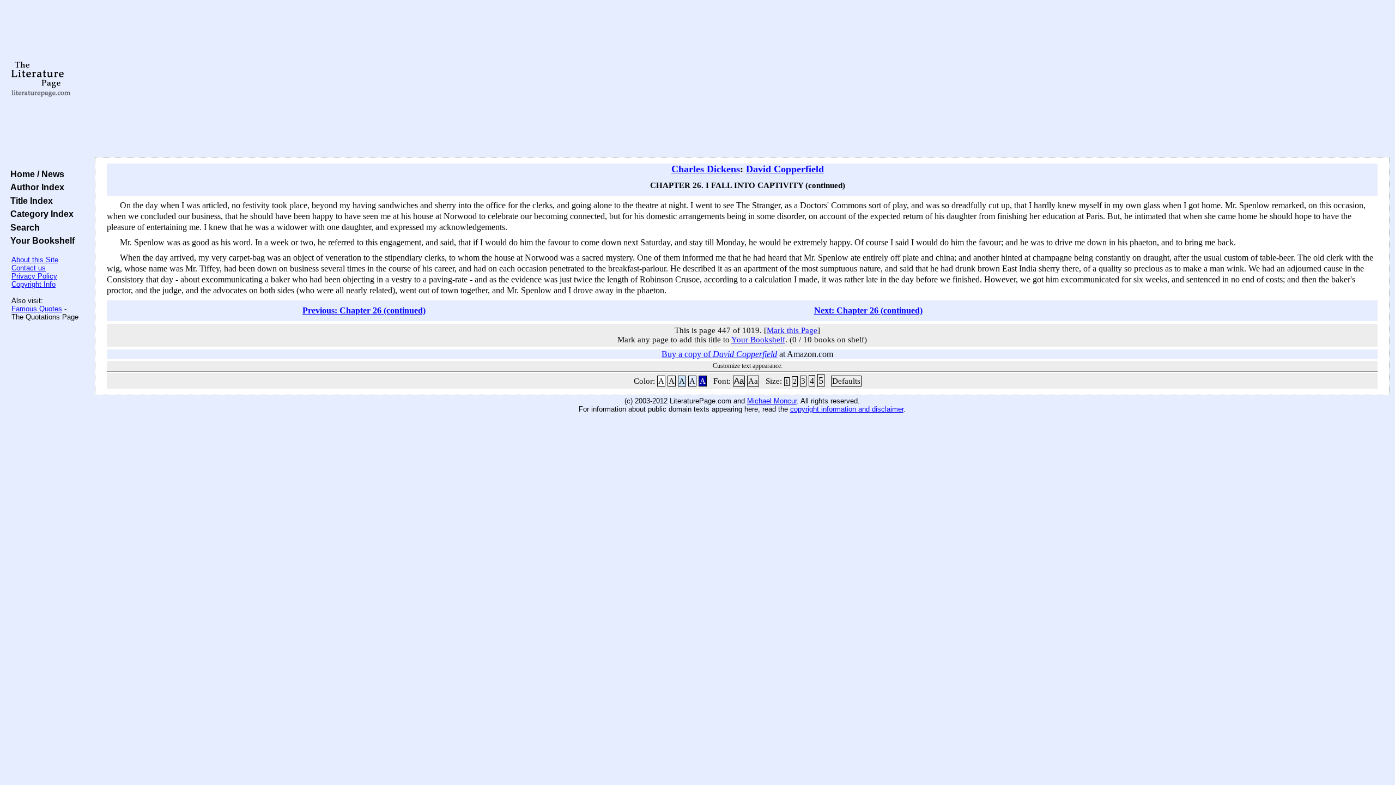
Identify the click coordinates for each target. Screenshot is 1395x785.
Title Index (29, 201)
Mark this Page (792, 330)
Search (23, 227)
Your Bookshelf (40, 240)
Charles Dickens (705, 169)
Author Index (35, 187)
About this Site (34, 260)
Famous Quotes (36, 309)
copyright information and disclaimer (846, 409)
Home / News (35, 174)
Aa (739, 381)
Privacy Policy (34, 276)
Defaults (846, 381)
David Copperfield (785, 169)
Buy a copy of (719, 354)
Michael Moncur (772, 401)
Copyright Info (33, 284)
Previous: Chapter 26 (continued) (364, 310)
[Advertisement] (742, 79)
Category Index (40, 214)
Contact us (28, 268)
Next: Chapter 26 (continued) (868, 310)
